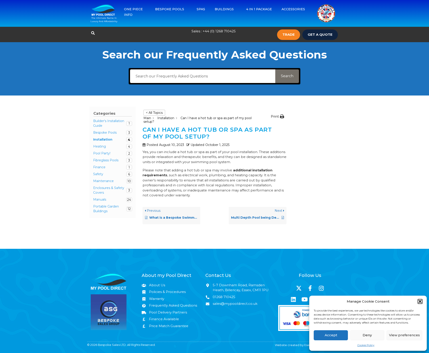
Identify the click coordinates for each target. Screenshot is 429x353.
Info (128, 15)
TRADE (288, 34)
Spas (201, 9)
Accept (331, 335)
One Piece (133, 9)
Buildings (224, 9)
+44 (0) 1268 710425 (219, 31)
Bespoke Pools (169, 9)
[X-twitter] (299, 288)
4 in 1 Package (259, 9)
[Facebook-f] (310, 288)
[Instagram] (321, 288)
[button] (420, 301)
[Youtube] (304, 299)
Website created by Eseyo (294, 345)
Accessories (293, 9)
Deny (367, 335)
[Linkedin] (293, 299)
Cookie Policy (365, 345)
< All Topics (154, 113)
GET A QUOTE (320, 34)
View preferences (404, 335)
